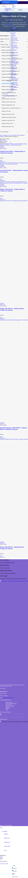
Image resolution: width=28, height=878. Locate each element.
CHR (9, 20)
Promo (6, 10)
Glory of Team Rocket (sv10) (14, 38)
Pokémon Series (8, 24)
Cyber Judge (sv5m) (13, 60)
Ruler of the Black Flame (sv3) (13, 75)
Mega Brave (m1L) (13, 27)
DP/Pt (9, 92)
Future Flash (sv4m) (13, 67)
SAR (9, 16)
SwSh (9, 81)
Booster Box (8, 9)
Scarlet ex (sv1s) (14, 79)
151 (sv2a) (13, 77)
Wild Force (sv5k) (15, 62)
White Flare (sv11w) (13, 36)
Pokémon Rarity (8, 14)
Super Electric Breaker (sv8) (14, 46)
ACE (9, 18)
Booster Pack (8, 8)
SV (9, 31)
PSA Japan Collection (10, 95)
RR (9, 21)
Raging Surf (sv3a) (13, 72)
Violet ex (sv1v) (14, 78)
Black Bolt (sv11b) (13, 33)
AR (9, 19)
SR (9, 15)
